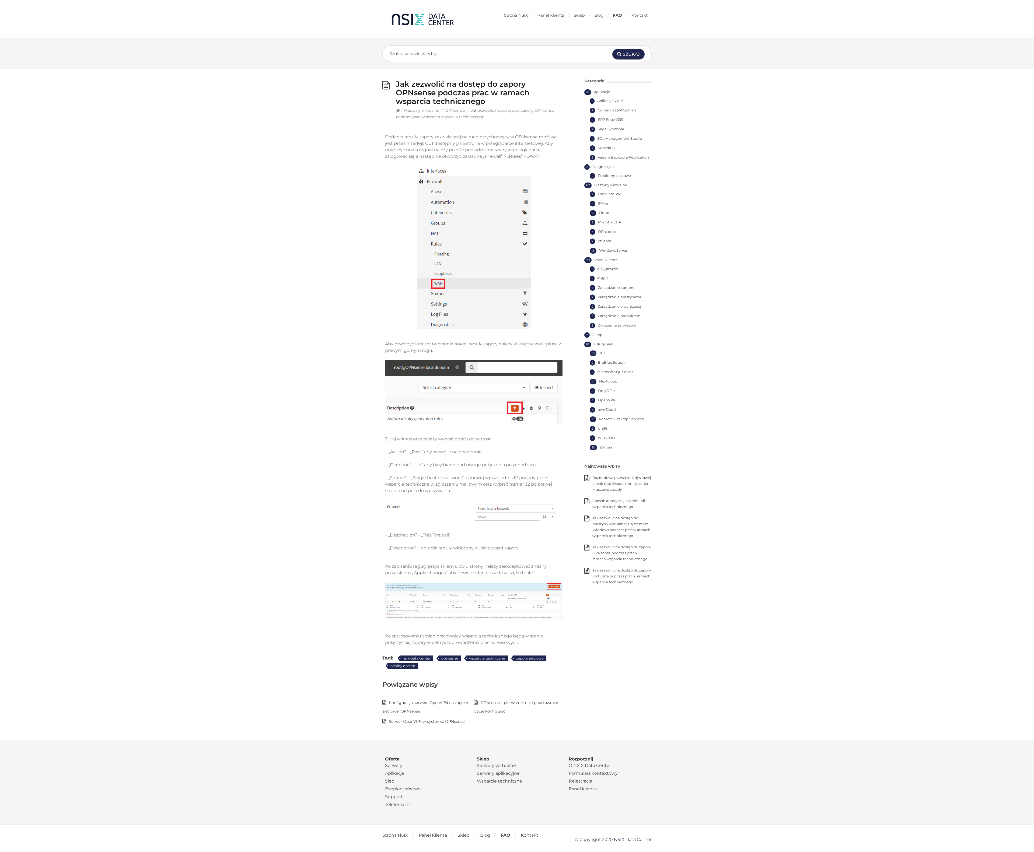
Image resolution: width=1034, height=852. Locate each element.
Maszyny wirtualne (421, 110)
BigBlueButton (611, 362)
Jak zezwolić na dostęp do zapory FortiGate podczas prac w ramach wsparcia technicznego (621, 576)
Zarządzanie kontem (616, 287)
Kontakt (639, 15)
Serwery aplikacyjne (498, 773)
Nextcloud (608, 381)
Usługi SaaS (604, 344)
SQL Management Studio (619, 138)
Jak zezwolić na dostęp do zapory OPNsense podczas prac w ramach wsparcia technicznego (621, 553)
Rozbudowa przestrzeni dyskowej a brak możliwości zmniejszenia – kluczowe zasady (621, 483)
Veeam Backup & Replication (623, 157)
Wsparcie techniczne (499, 781)
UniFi (602, 428)
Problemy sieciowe (614, 175)
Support (394, 796)
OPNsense (455, 110)
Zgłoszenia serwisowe (617, 325)
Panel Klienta (550, 15)
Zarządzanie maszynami (619, 297)
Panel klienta (606, 260)
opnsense (449, 658)
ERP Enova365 (610, 119)
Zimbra (606, 447)
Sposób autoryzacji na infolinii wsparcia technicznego (618, 504)
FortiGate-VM (609, 194)
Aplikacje (602, 92)
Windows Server (613, 250)
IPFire (603, 203)
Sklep (579, 15)
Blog (598, 15)
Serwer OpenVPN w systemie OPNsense (426, 721)
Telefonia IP (397, 804)
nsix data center (417, 658)
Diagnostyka (603, 166)
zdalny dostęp (402, 666)
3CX (602, 353)
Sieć (389, 781)
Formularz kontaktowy (593, 773)
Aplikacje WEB (610, 101)
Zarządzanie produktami (620, 316)
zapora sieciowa (530, 658)
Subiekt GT (607, 148)
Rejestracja (580, 781)
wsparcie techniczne (487, 658)
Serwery (394, 765)
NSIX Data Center (633, 839)
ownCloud (607, 409)
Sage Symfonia (611, 129)
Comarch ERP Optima (617, 110)
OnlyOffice (607, 390)
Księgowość (607, 269)
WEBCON (606, 438)
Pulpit (602, 278)
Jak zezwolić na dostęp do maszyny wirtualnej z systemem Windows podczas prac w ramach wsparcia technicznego (621, 527)
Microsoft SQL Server (615, 372)
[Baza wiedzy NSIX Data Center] (422, 19)
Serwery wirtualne (496, 765)
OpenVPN (607, 400)
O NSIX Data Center (590, 765)
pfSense (605, 241)
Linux (604, 213)
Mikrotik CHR (609, 222)
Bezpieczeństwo (403, 788)
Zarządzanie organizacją (619, 306)
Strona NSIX (516, 15)
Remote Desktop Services (621, 419)
